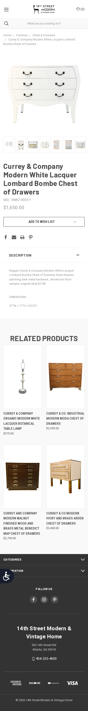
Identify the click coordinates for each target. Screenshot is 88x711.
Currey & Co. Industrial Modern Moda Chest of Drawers (65, 418)
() (82, 9)
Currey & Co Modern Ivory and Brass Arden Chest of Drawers (64, 518)
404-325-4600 (46, 659)
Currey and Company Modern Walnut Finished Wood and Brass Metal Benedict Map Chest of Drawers (21, 523)
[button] (44, 255)
